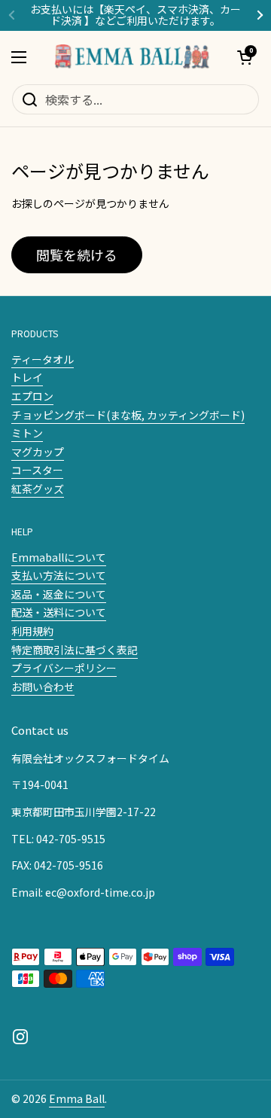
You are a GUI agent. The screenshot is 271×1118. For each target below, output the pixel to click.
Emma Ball (77, 1098)
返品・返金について (58, 594)
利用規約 (32, 630)
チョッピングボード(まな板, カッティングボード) (128, 414)
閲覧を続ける (76, 254)
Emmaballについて (58, 557)
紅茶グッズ (37, 488)
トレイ (27, 377)
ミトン (27, 432)
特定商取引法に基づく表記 (74, 649)
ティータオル (42, 359)
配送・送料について (58, 612)
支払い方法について (58, 575)
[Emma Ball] (132, 57)
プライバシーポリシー (64, 667)
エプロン (32, 396)
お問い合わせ (43, 686)
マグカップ (37, 451)
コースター (37, 469)
